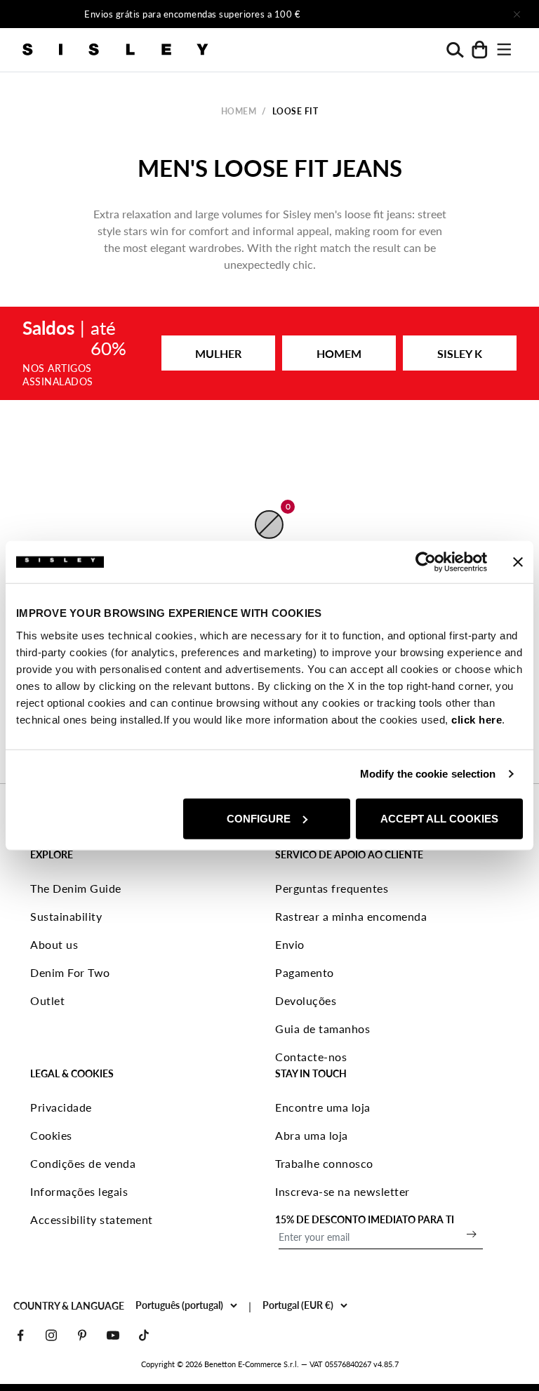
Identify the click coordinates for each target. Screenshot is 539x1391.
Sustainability (66, 916)
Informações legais (79, 1191)
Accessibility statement (91, 1219)
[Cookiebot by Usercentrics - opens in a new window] (425, 562)
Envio (290, 944)
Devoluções (305, 1000)
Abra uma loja (311, 1135)
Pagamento (304, 972)
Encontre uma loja (323, 1107)
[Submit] (471, 1234)
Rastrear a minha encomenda (351, 916)
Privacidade (61, 1107)
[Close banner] (518, 562)
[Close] (516, 14)
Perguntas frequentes (331, 888)
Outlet (47, 1000)
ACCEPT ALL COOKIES (439, 818)
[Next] (421, 14)
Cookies (51, 1135)
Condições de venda (82, 1163)
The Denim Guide (75, 888)
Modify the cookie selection (428, 774)
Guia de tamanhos (322, 1028)
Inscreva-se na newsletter (342, 1191)
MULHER (218, 353)
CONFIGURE (259, 818)
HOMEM (339, 353)
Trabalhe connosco (324, 1163)
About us (54, 944)
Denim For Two (70, 972)
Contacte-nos (311, 1056)
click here (476, 719)
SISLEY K (459, 353)
